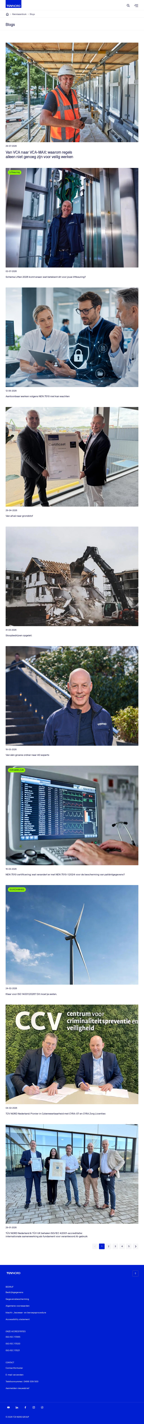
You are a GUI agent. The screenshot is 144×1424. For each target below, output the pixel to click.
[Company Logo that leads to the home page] (13, 4)
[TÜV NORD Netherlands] (7, 14)
